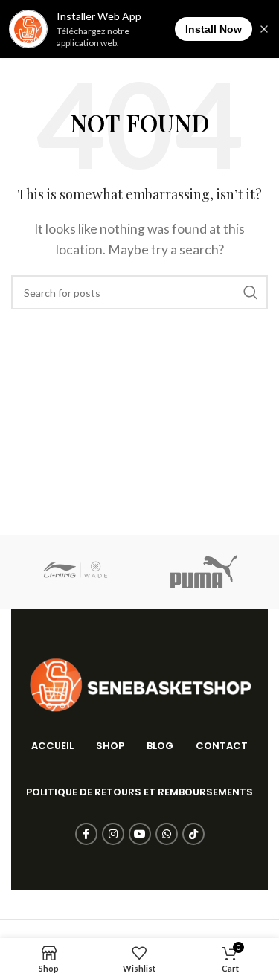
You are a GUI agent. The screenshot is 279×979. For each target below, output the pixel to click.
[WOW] (75, 572)
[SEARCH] (251, 292)
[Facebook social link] (86, 834)
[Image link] (139, 683)
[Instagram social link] (113, 834)
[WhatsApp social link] (166, 834)
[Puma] (204, 572)
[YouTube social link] (140, 834)
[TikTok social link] (193, 834)
